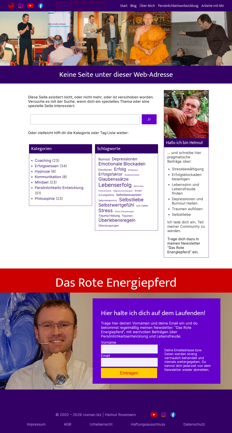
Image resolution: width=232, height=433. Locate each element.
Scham (138, 190)
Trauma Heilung (109, 215)
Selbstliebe (131, 199)
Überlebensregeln (116, 220)
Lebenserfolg (115, 185)
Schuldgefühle (106, 195)
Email (105, 355)
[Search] (149, 119)
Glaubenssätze (113, 179)
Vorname (108, 342)
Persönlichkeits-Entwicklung (59, 188)
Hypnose (42, 171)
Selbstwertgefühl (116, 205)
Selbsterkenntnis (107, 200)
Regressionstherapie (122, 191)
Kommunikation (48, 177)
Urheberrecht (101, 424)
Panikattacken (104, 191)
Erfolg (120, 169)
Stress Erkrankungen (124, 212)
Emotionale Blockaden (122, 163)
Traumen (127, 215)
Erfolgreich (133, 170)
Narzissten (139, 186)
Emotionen (105, 169)
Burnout (104, 159)
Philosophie (45, 198)
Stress (105, 210)
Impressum (36, 424)
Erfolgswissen (47, 166)
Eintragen (129, 372)
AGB (67, 424)
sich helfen (142, 205)
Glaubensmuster (132, 175)
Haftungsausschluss (148, 424)
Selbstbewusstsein (128, 195)
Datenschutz (194, 424)
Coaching (43, 160)
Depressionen (124, 159)
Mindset (42, 182)
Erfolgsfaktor (110, 174)
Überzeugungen (108, 225)
